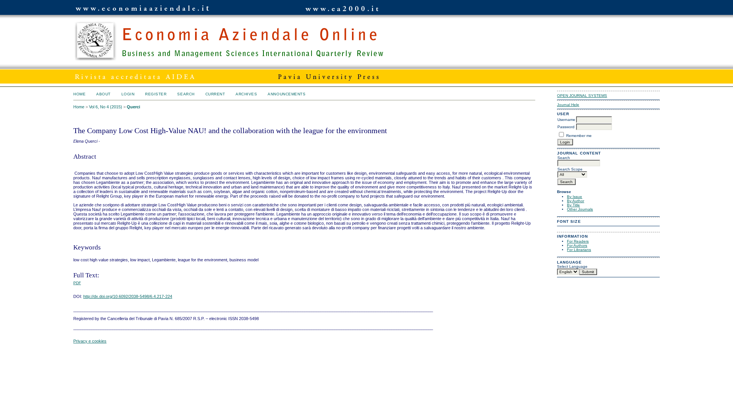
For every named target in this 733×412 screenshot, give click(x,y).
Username (566, 119)
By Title (573, 205)
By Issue (574, 197)
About (103, 94)
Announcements (286, 94)
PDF (77, 283)
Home (79, 94)
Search (185, 94)
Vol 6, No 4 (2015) (105, 107)
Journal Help (568, 105)
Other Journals (580, 209)
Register (155, 94)
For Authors (577, 245)
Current (215, 94)
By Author (575, 201)
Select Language (572, 266)
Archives (246, 94)
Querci (133, 107)
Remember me (579, 136)
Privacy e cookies (90, 341)
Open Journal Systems (582, 95)
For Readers (578, 241)
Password (566, 127)
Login (128, 94)
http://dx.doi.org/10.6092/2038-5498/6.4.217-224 (127, 296)
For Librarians (579, 250)
